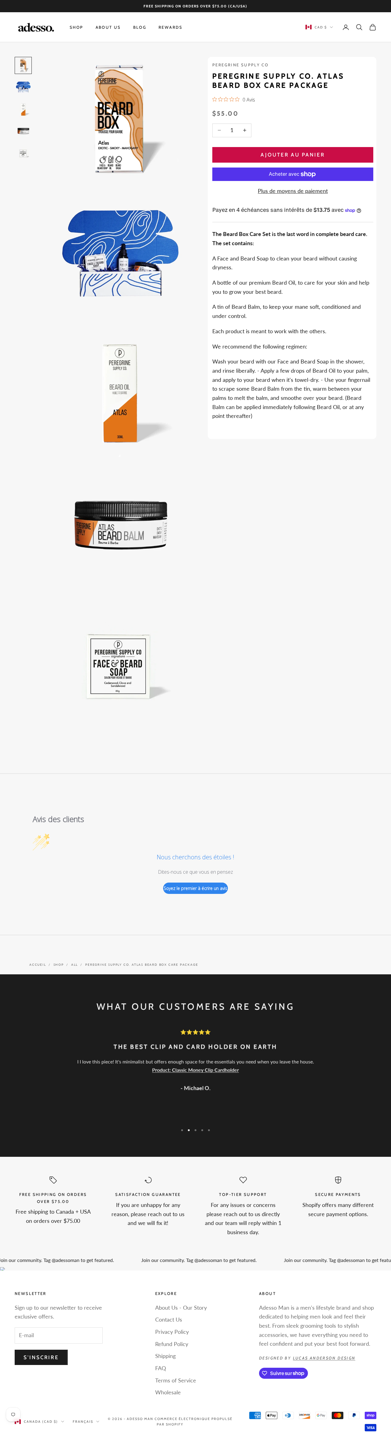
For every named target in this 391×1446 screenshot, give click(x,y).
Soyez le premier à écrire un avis (195, 888)
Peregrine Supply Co (240, 64)
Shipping (165, 1355)
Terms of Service (175, 1380)
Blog (140, 27)
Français (83, 1421)
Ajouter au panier (293, 155)
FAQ (160, 1368)
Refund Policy (171, 1344)
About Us (108, 27)
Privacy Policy (172, 1331)
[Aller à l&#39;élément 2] (23, 87)
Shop (76, 27)
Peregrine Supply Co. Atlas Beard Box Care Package (141, 964)
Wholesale (168, 1392)
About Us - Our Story (181, 1307)
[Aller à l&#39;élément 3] (23, 109)
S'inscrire (41, 1357)
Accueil (37, 964)
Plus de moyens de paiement (293, 190)
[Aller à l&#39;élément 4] (23, 131)
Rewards (171, 27)
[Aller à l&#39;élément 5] (23, 153)
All (74, 964)
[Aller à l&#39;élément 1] (23, 65)
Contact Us (168, 1319)
